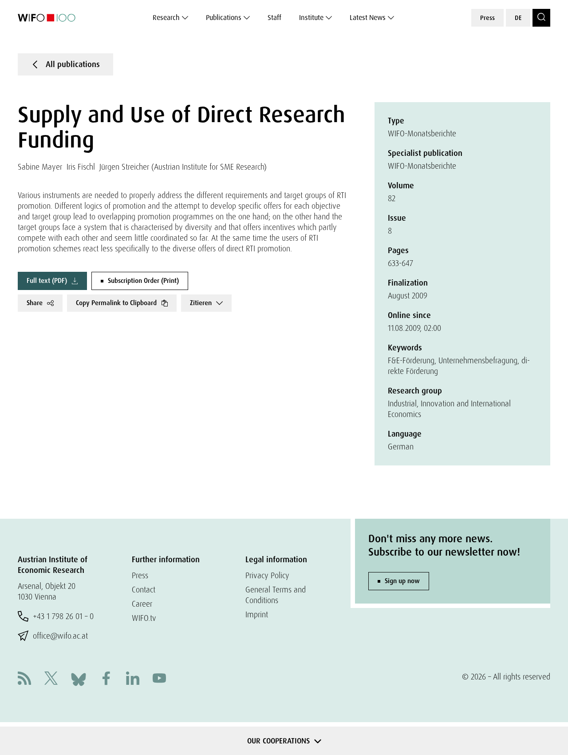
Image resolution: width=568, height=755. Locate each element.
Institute (311, 17)
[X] (51, 679)
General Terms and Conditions (275, 594)
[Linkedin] (132, 679)
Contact (143, 589)
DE (518, 18)
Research (166, 17)
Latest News (368, 17)
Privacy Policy (267, 575)
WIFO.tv (144, 618)
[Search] (541, 18)
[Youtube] (159, 679)
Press (487, 18)
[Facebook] (106, 679)
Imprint (256, 614)
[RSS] (24, 679)
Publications (223, 17)
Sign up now (402, 580)
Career (142, 604)
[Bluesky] (78, 678)
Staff (274, 17)
